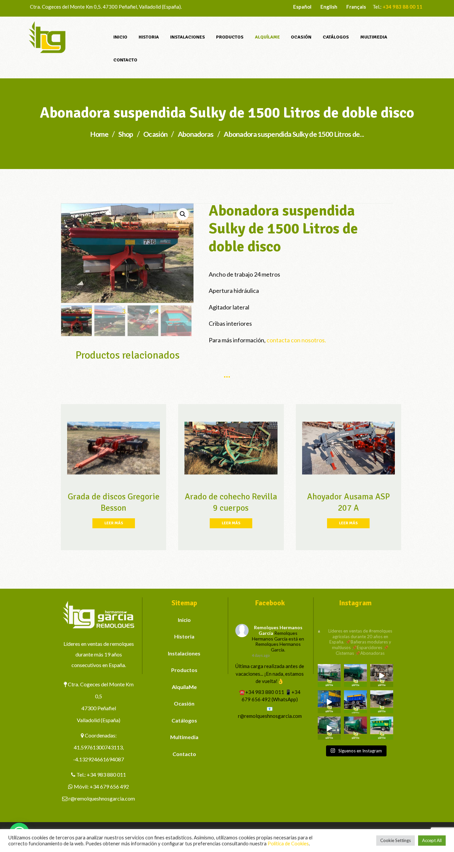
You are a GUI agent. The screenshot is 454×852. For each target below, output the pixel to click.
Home (99, 134)
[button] (183, 214)
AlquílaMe (184, 687)
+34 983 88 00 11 (402, 7)
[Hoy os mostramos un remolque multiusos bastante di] (381, 701)
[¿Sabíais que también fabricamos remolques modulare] (355, 701)
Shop (125, 134)
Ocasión (155, 134)
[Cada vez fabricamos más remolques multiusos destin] (329, 675)
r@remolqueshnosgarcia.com (101, 798)
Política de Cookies (288, 843)
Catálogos (184, 720)
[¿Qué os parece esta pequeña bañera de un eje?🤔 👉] (381, 728)
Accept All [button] (432, 840)
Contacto (184, 754)
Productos (184, 670)
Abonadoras (196, 134)
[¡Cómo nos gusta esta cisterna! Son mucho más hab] (355, 728)
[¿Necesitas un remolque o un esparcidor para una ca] (355, 675)
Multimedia (184, 737)
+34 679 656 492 (109, 786)
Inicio (184, 620)
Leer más (113, 523)
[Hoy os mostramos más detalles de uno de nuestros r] (329, 701)
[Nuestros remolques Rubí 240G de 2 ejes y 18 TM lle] (381, 675)
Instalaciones (184, 653)
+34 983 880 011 (106, 774)
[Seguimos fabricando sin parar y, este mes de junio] (329, 728)
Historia (184, 636)
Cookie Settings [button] (395, 840)
